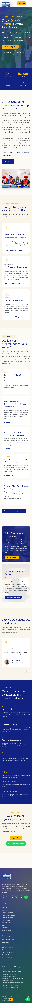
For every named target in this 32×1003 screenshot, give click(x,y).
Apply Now (21, 3)
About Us (4, 907)
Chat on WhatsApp (17, 843)
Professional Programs (8, 915)
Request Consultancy (13, 596)
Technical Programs (7, 917)
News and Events (7, 957)
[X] (12, 897)
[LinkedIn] (17, 897)
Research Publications (8, 950)
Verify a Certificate (7, 952)
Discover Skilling (11, 556)
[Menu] (28, 3)
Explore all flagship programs (14, 510)
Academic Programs (7, 912)
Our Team (4, 910)
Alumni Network (6, 930)
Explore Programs (10, 46)
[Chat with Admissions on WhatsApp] (27, 999)
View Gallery (21, 52)
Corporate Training (7, 923)
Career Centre (6, 955)
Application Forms (7, 942)
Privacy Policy (5, 1000)
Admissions (5, 928)
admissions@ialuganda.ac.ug (17, 983)
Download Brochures (8, 940)
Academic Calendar (7, 947)
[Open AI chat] (11, 999)
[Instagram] (8, 897)
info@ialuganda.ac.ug (11, 980)
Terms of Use (13, 1000)
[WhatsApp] (26, 897)
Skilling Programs (6, 920)
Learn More (8, 161)
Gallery (4, 925)
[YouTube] (21, 897)
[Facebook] (3, 897)
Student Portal (6, 945)
